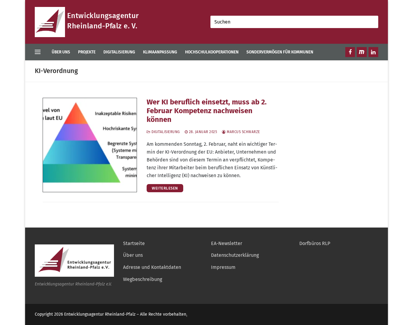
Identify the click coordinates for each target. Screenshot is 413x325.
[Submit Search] (372, 21)
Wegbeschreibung (142, 279)
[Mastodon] (361, 52)
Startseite (134, 243)
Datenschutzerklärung (235, 255)
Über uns (133, 255)
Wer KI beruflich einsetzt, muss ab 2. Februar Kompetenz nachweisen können (207, 111)
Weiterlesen (165, 188)
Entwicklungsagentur (103, 15)
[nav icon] (39, 52)
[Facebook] (350, 52)
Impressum (223, 267)
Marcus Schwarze (243, 132)
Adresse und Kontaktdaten (152, 267)
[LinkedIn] (373, 52)
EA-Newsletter (226, 243)
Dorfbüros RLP (314, 243)
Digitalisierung (165, 132)
